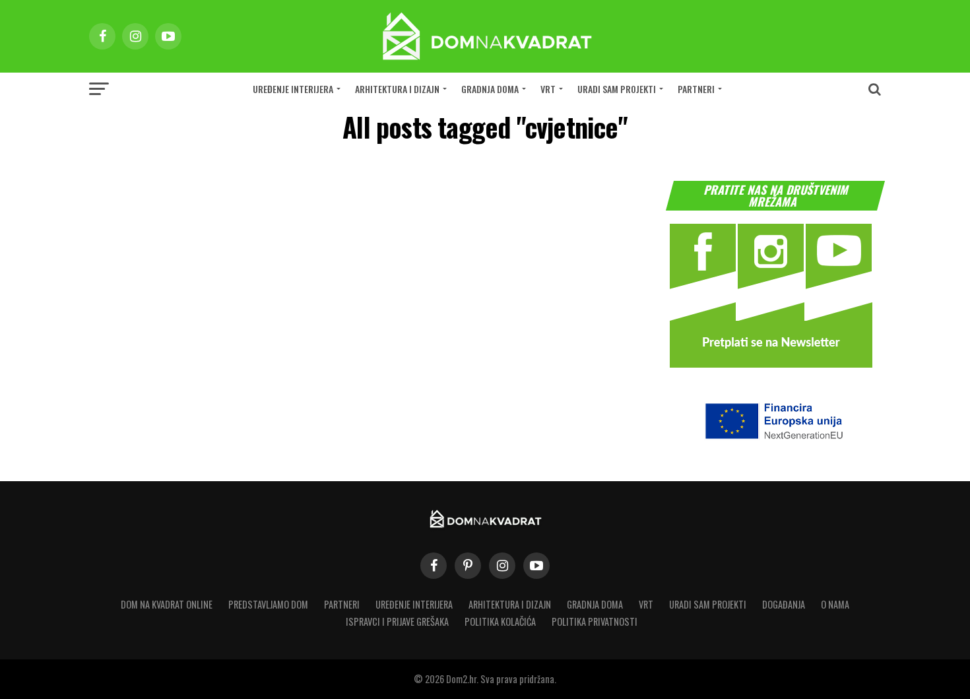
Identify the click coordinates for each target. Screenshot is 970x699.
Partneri (696, 89)
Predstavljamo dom (268, 604)
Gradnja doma (490, 89)
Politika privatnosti (594, 621)
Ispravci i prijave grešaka (397, 621)
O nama (835, 604)
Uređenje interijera (293, 89)
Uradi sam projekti (616, 89)
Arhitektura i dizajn (397, 89)
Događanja (783, 604)
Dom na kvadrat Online (166, 604)
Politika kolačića (500, 621)
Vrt (548, 89)
